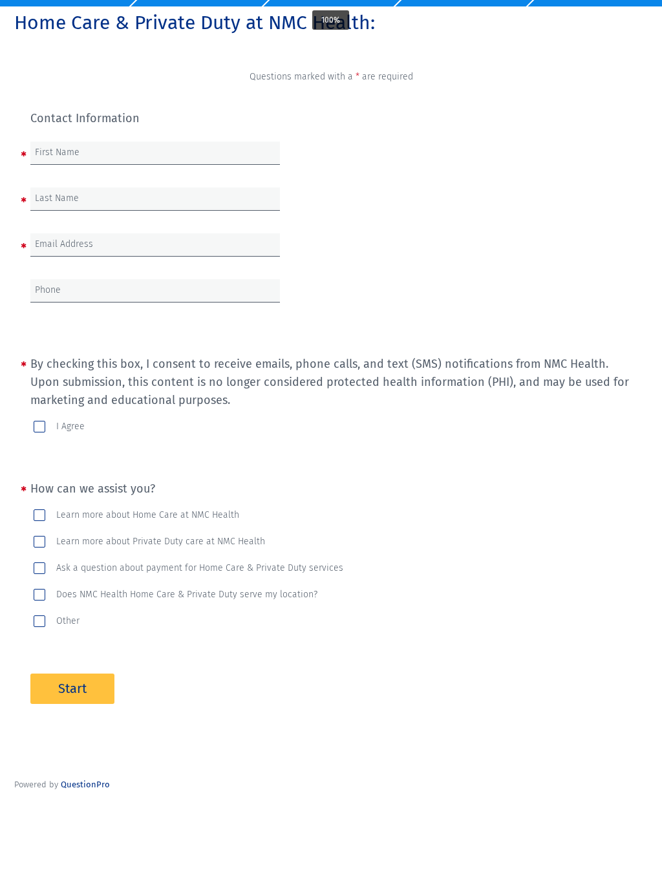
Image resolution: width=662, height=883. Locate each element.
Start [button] (72, 688)
